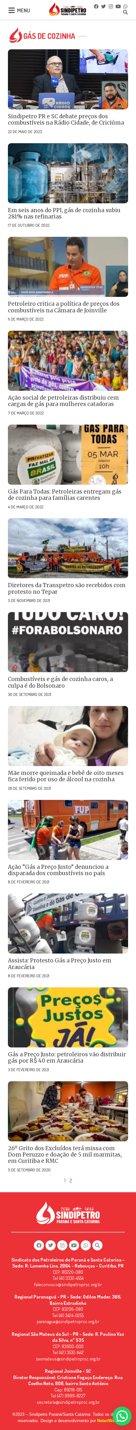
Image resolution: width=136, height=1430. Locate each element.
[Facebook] (96, 6)
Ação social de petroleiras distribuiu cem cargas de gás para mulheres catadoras (63, 401)
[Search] (125, 12)
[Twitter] (103, 6)
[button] (122, 1416)
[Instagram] (111, 6)
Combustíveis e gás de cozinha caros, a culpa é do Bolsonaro (60, 682)
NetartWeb (107, 1420)
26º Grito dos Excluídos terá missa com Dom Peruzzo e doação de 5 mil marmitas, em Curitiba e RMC (65, 1155)
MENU (23, 10)
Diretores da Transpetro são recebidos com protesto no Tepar (67, 588)
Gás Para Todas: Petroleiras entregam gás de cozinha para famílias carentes (64, 494)
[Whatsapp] (125, 6)
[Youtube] (118, 6)
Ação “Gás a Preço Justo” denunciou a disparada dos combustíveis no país (58, 870)
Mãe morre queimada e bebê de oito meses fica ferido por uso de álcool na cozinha (66, 776)
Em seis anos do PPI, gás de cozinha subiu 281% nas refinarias (64, 213)
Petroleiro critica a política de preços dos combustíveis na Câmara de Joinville (64, 307)
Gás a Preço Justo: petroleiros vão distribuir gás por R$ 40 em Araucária (67, 1057)
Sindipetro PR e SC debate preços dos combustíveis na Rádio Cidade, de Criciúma (66, 119)
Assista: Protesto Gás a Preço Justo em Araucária (59, 963)
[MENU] (11, 10)
